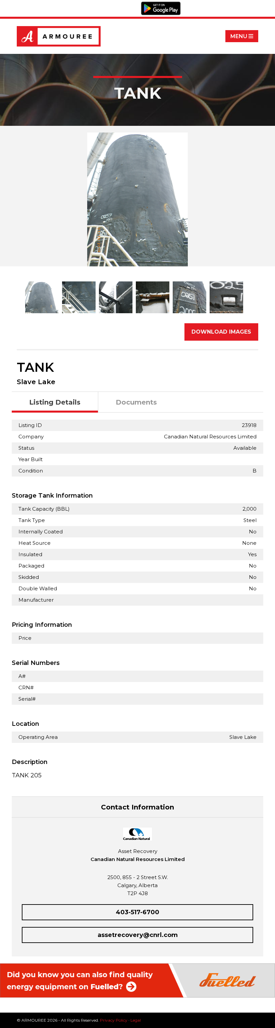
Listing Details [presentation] (54, 402)
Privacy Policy (113, 1020)
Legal (135, 1020)
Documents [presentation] (136, 402)
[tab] (55, 402)
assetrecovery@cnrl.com (138, 935)
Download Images (221, 332)
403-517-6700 (137, 912)
